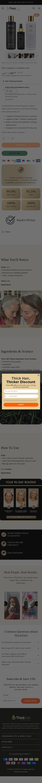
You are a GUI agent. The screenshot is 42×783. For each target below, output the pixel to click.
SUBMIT (21, 405)
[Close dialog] (39, 375)
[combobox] (6, 396)
